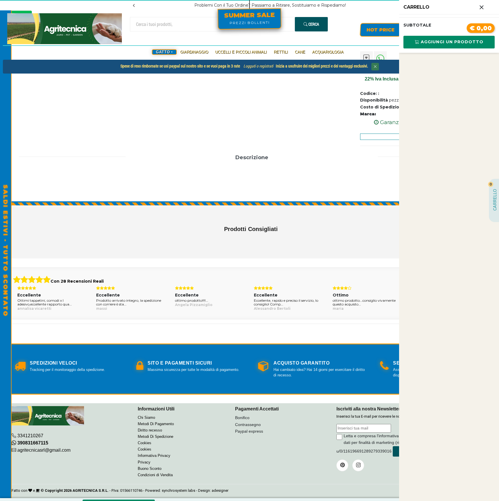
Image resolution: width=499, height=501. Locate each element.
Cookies (144, 443)
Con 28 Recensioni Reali (77, 281)
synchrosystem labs (178, 490)
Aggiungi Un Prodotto (451, 41)
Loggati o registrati (258, 66)
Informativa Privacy (154, 455)
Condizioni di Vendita (155, 475)
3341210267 (30, 435)
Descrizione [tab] (251, 157)
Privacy (144, 462)
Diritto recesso (150, 430)
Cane (300, 52)
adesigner (220, 490)
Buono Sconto (149, 468)
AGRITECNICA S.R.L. (90, 490)
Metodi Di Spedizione (155, 436)
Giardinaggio (194, 52)
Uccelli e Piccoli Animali (241, 52)
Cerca (313, 24)
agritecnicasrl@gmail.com (43, 450)
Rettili (281, 52)
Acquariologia (328, 52)
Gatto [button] (163, 52)
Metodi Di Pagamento (156, 424)
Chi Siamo (146, 417)
